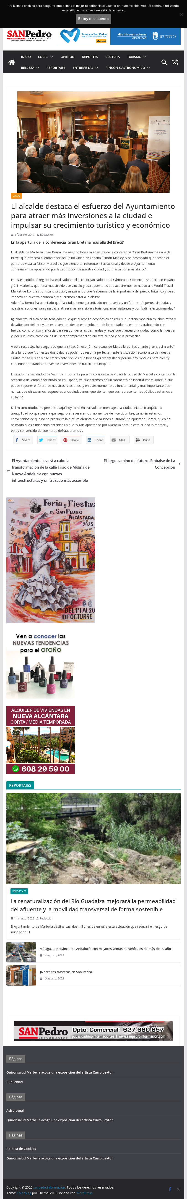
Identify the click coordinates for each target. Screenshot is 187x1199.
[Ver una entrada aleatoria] (175, 62)
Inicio (26, 57)
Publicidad (14, 1082)
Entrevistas (83, 67)
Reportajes (56, 67)
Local (43, 57)
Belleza (27, 67)
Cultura (112, 57)
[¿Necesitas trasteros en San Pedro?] (21, 975)
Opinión (68, 57)
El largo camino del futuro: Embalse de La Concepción (139, 464)
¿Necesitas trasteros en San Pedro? (66, 972)
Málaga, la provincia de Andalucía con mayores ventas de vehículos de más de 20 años (106, 949)
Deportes (90, 57)
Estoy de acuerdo (93, 18)
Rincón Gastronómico (125, 67)
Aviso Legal (15, 1110)
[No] (181, 14)
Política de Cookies (21, 1149)
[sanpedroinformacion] (11, 62)
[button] (50, 57)
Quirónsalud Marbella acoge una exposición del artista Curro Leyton (60, 1072)
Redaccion (47, 235)
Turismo (134, 57)
